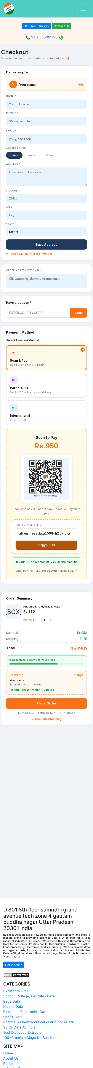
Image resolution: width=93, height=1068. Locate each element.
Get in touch (13, 965)
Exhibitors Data (16, 991)
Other (49, 155)
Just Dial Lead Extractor (23, 1032)
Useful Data (12, 1017)
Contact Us (61, 26)
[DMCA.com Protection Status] (16, 974)
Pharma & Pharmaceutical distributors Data (38, 1022)
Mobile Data (13, 1006)
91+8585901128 (44, 37)
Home (14, 155)
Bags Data (11, 1001)
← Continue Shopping (47, 719)
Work (32, 155)
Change (77, 675)
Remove (28, 619)
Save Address (47, 244)
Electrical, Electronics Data (25, 1011)
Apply (79, 312)
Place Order (46, 703)
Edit (81, 84)
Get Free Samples (36, 26)
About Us (11, 1058)
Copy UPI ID (46, 545)
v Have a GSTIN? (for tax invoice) (29, 253)
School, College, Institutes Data (29, 996)
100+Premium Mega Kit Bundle (28, 1037)
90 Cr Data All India (19, 1027)
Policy (8, 1063)
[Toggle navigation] (83, 9)
